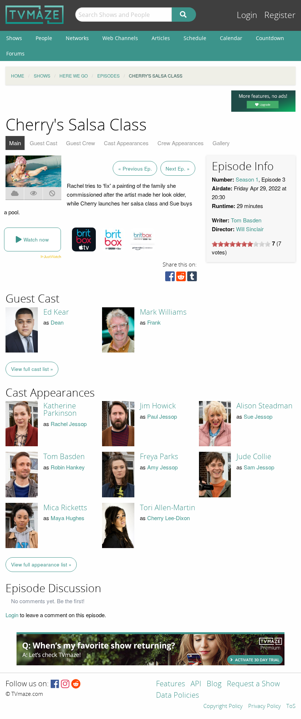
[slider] (241, 244)
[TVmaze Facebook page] (55, 684)
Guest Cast (43, 143)
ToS (290, 706)
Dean (57, 322)
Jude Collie (253, 456)
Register (279, 15)
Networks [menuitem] (77, 38)
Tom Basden (246, 220)
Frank (154, 322)
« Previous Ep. (135, 168)
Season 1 (247, 179)
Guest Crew (80, 143)
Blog (214, 684)
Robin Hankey (68, 467)
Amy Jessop (162, 467)
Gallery (221, 143)
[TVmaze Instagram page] (65, 684)
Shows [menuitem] (14, 38)
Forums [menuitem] (15, 53)
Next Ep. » (178, 168)
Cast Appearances (126, 143)
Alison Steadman (264, 405)
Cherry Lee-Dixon (168, 518)
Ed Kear (56, 312)
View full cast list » (32, 368)
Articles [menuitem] (161, 38)
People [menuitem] (44, 38)
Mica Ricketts (65, 507)
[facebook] (170, 278)
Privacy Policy (264, 706)
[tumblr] (192, 278)
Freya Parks (159, 456)
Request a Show (253, 684)
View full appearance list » (41, 564)
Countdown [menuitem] (270, 38)
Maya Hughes (67, 518)
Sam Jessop (259, 467)
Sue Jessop (258, 416)
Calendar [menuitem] (231, 38)
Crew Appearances (180, 143)
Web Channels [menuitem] (120, 38)
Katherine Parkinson (60, 409)
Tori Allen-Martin (167, 507)
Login (247, 15)
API (196, 684)
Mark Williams (163, 312)
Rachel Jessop (69, 424)
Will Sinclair (250, 229)
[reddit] (181, 278)
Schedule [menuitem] (195, 38)
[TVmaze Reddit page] (76, 684)
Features (170, 684)
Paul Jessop (162, 416)
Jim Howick (158, 405)
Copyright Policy (223, 706)
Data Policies (177, 696)
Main (15, 143)
